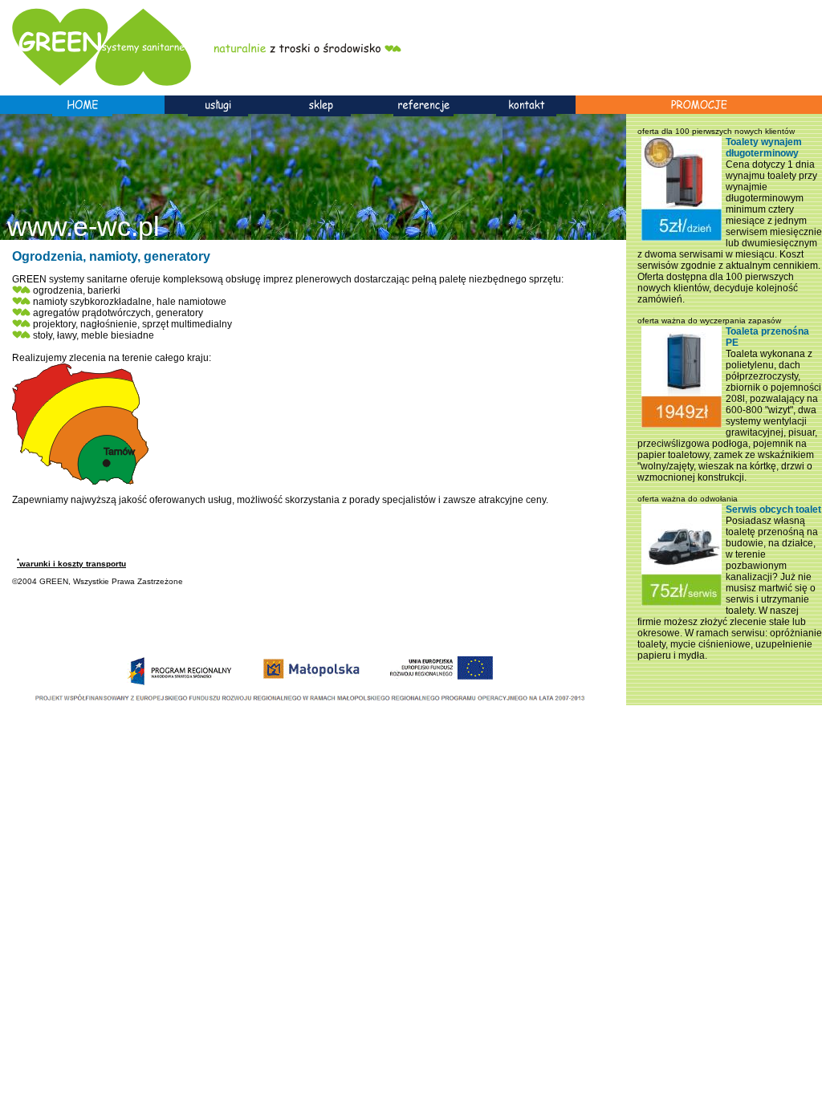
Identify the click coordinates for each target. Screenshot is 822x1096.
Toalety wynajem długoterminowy (764, 147)
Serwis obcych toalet (773, 509)
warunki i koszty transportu (71, 563)
